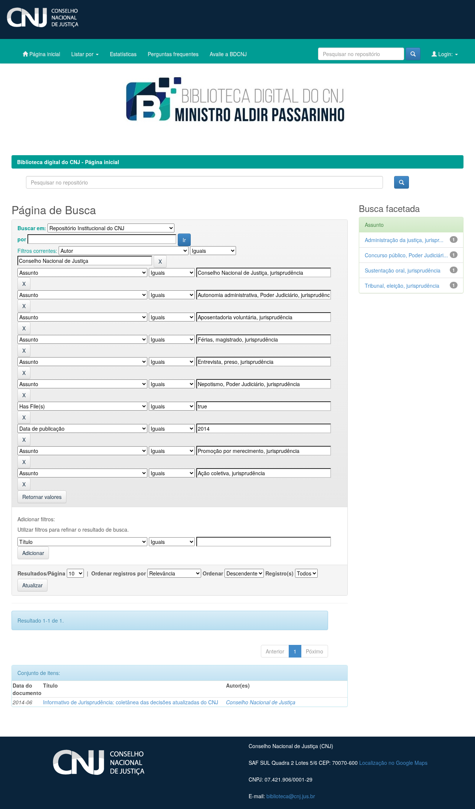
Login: (445, 54)
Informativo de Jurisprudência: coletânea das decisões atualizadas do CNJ (130, 702)
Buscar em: (31, 228)
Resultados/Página (41, 573)
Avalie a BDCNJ (228, 54)
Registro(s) (279, 573)
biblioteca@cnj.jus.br (290, 796)
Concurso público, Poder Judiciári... (406, 255)
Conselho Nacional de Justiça (260, 702)
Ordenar (213, 573)
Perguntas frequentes (173, 54)
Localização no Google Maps (393, 762)
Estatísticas (123, 54)
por (21, 239)
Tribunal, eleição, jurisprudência (402, 285)
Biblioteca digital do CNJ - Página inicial (68, 162)
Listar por (83, 54)
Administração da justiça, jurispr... (404, 240)
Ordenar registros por (118, 573)
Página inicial (44, 54)
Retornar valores (42, 496)
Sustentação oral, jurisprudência (402, 270)
